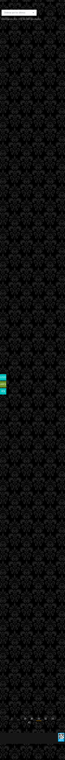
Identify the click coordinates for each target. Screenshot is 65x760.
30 (32, 718)
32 (45, 718)
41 (29, 722)
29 (25, 718)
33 (52, 718)
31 (39, 718)
